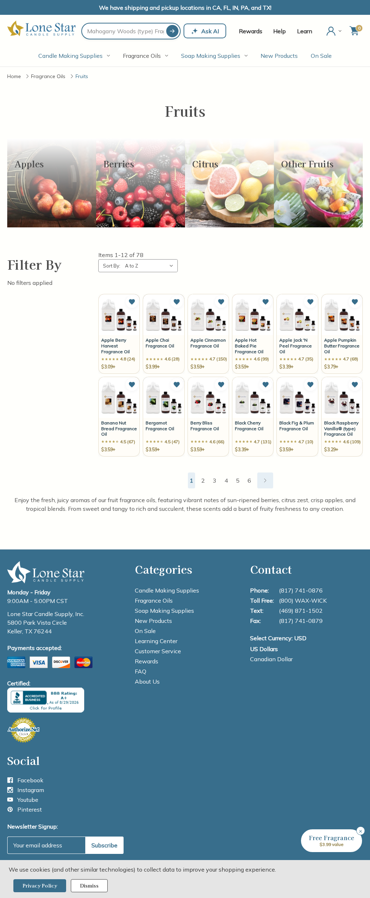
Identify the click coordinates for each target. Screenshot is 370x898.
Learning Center (156, 641)
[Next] (265, 480)
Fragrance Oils (142, 55)
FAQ (140, 671)
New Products (279, 55)
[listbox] (150, 266)
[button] (132, 302)
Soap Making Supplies (210, 55)
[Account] (334, 31)
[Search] (172, 31)
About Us (147, 681)
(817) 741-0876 (301, 590)
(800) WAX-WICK (303, 600)
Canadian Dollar (271, 659)
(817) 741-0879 (301, 620)
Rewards (250, 31)
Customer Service (158, 651)
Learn (304, 31)
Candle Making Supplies (70, 55)
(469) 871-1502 (301, 610)
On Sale (321, 55)
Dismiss (89, 885)
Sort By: (111, 266)
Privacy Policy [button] (39, 885)
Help (279, 31)
